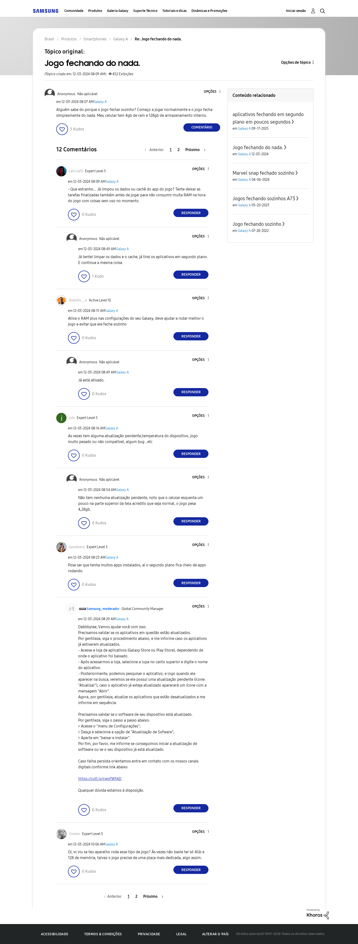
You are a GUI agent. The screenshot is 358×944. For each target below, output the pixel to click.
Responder (191, 213)
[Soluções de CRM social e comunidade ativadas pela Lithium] (318, 913)
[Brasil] (45, 11)
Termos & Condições (103, 934)
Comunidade (73, 11)
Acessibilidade (54, 934)
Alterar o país (215, 934)
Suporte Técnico (145, 11)
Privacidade (149, 934)
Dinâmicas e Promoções (209, 11)
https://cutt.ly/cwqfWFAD (100, 778)
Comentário (201, 127)
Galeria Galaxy (117, 11)
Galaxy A (100, 102)
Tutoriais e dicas (174, 11)
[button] (211, 92)
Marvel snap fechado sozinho (263, 173)
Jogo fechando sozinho (257, 224)
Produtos (95, 11)
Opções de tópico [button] (296, 62)
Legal (181, 934)
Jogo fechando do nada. (258, 147)
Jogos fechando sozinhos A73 (264, 198)
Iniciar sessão (296, 11)
